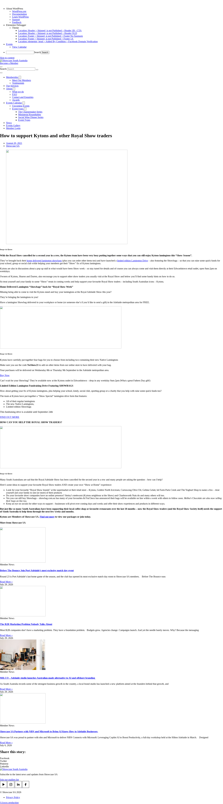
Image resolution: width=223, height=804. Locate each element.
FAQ (14, 94)
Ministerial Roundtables (29, 114)
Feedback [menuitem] (16, 22)
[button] (111, 758)
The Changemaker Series (30, 111)
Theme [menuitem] (15, 27)
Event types (18, 108)
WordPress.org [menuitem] (19, 11)
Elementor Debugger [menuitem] (16, 25)
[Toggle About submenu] (14, 88)
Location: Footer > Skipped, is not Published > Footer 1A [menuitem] (45, 38)
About (9, 88)
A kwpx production (9, 802)
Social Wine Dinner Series (30, 117)
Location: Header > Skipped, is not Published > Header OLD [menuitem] (47, 33)
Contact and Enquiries (22, 97)
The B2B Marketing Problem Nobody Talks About (26, 624)
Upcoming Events (20, 106)
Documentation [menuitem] (19, 14)
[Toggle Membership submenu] (20, 77)
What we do (18, 91)
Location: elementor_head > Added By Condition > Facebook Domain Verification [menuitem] (58, 41)
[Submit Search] (37, 69)
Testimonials (18, 83)
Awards (16, 100)
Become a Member (9, 63)
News (9, 122)
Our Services (12, 85)
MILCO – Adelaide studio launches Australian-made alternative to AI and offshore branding (48, 678)
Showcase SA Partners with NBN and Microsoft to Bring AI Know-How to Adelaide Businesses (49, 731)
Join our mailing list (9, 779)
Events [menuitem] (9, 44)
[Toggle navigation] (1, 72)
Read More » (6, 581)
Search (37, 52)
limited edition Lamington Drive (132, 260)
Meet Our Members (21, 80)
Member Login (13, 128)
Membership (12, 77)
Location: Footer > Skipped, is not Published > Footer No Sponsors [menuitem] (50, 36)
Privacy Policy (13, 797)
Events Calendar (14, 103)
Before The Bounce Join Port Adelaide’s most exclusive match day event (37, 570)
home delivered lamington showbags (44, 260)
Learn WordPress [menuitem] (20, 17)
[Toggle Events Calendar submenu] (23, 103)
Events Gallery (13, 125)
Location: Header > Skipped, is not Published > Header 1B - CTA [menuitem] (50, 30)
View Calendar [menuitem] (19, 47)
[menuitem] (114, 8)
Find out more (47, 516)
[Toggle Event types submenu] (25, 108)
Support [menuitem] (16, 19)
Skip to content (7, 57)
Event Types (24, 120)
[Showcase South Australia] (13, 60)
